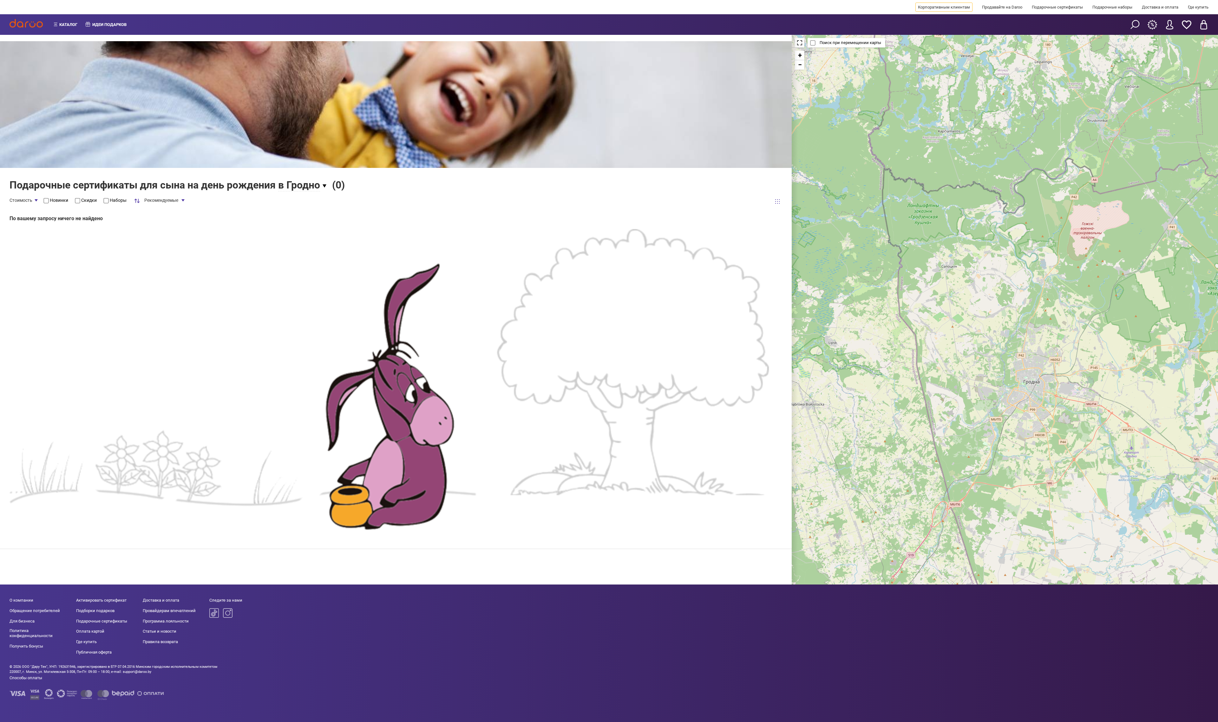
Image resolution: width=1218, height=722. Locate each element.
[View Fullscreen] (799, 43)
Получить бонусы (26, 646)
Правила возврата (160, 641)
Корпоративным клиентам (944, 7)
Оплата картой (90, 631)
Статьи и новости (159, 631)
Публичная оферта (94, 652)
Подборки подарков (95, 610)
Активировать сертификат (101, 600)
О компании (21, 600)
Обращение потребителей (35, 610)
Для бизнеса (22, 621)
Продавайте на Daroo (1002, 7)
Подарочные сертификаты (1057, 7)
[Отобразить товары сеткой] (777, 201)
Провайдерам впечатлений (169, 610)
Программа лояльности (166, 621)
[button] (799, 55)
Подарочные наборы (1112, 7)
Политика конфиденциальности (31, 633)
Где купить (1198, 7)
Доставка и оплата (1160, 7)
